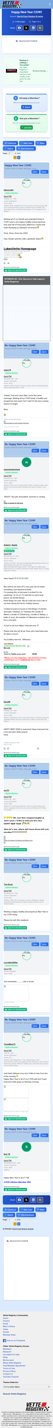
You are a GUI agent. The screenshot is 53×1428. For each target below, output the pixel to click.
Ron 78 (7, 1154)
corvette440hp (11, 962)
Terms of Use (9, 1368)
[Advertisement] (26, 48)
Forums (6, 1321)
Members (7, 1349)
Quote (44, 172)
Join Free (27, 127)
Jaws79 (7, 370)
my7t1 (6, 790)
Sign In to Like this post (17, 270)
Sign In (27, 107)
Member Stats (9, 1335)
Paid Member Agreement (14, 1365)
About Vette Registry (12, 1363)
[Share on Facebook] (19, 28)
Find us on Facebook (15, 1340)
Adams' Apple (10, 545)
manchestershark (12, 469)
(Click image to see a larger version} (16, 423)
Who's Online (9, 1326)
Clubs (5, 1329)
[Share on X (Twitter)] (26, 28)
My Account (8, 1360)
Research (7, 1352)
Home (5, 1318)
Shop (5, 1357)
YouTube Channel (10, 1377)
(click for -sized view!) (15, 654)
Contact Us (8, 1374)
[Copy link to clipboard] (40, 28)
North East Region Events (30, 16)
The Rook (8, 884)
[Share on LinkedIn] (33, 28)
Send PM (7, 196)
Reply (35, 172)
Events (6, 1332)
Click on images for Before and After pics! (18, 840)
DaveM (7, 702)
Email (5, 1324)
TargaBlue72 (9, 1044)
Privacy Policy (9, 1371)
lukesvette (9, 190)
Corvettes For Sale (11, 1354)
